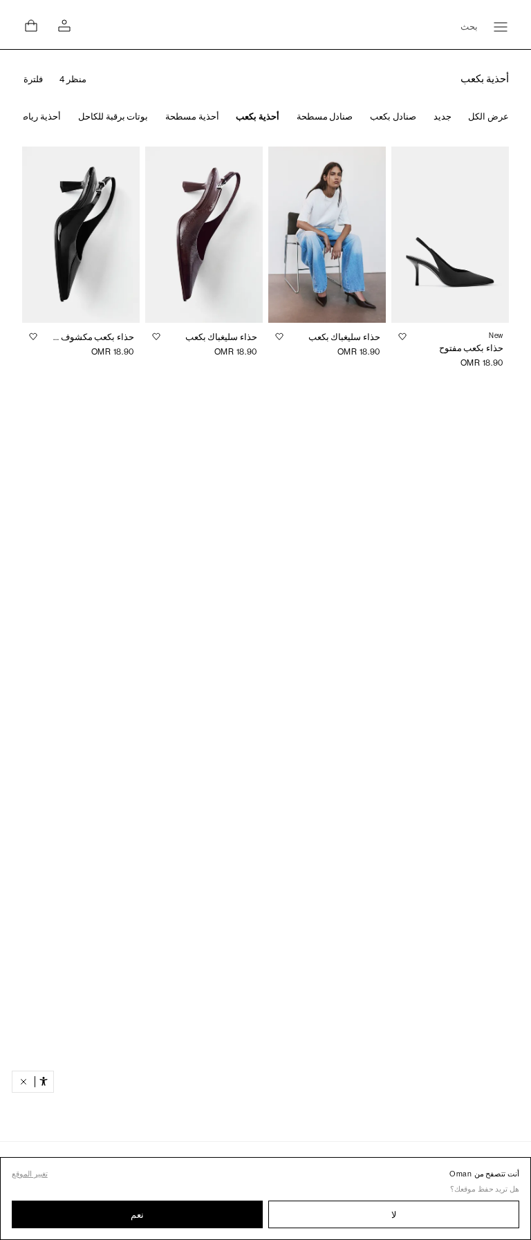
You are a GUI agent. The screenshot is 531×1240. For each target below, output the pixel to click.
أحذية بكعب (257, 116)
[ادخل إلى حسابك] (64, 25)
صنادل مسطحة (325, 116)
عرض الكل (488, 116)
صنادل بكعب (393, 116)
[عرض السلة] (31, 25)
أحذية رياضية (37, 116)
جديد (442, 116)
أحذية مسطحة (192, 116)
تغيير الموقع (30, 1174)
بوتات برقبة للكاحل (113, 116)
